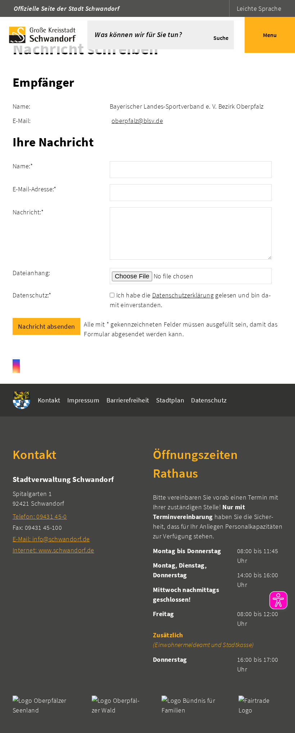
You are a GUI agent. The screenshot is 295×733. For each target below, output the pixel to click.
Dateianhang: (31, 273)
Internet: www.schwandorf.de (53, 550)
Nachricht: (28, 212)
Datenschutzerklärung (183, 295)
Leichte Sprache (259, 8)
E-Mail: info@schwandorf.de (51, 539)
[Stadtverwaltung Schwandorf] (77, 514)
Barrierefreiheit (127, 400)
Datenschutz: (32, 295)
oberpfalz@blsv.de (137, 121)
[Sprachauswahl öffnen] (223, 8)
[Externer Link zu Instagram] (16, 366)
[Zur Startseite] (43, 35)
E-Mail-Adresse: (34, 189)
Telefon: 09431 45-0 (40, 516)
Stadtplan (170, 400)
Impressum (83, 400)
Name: (23, 166)
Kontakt (49, 400)
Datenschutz (209, 400)
